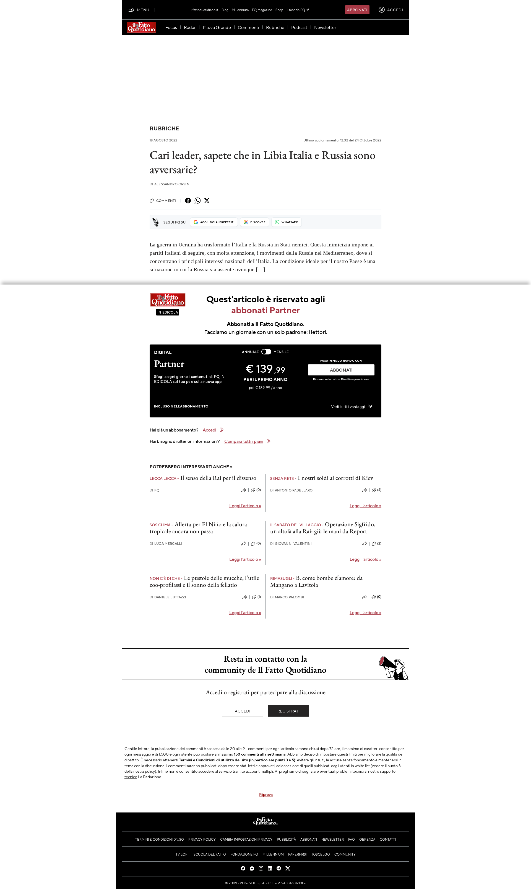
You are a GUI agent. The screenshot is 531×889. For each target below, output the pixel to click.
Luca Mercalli (166, 543)
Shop (279, 9)
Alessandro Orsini (170, 184)
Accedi (243, 710)
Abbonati (357, 9)
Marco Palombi (287, 597)
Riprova (266, 794)
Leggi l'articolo (245, 505)
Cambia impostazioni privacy (246, 839)
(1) (259, 597)
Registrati (288, 710)
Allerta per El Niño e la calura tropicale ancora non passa (198, 527)
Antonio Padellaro (291, 490)
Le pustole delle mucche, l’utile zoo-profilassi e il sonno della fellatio (204, 581)
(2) (379, 543)
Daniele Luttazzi (168, 597)
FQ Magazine (262, 9)
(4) (379, 490)
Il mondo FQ (296, 9)
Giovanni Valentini (291, 543)
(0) (258, 490)
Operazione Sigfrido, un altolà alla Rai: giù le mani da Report (322, 527)
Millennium (240, 9)
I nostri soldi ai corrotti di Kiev (335, 478)
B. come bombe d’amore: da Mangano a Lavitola (316, 581)
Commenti (166, 200)
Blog (225, 9)
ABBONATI (341, 370)
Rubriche (164, 128)
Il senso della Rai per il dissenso (218, 478)
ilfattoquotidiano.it (204, 9)
